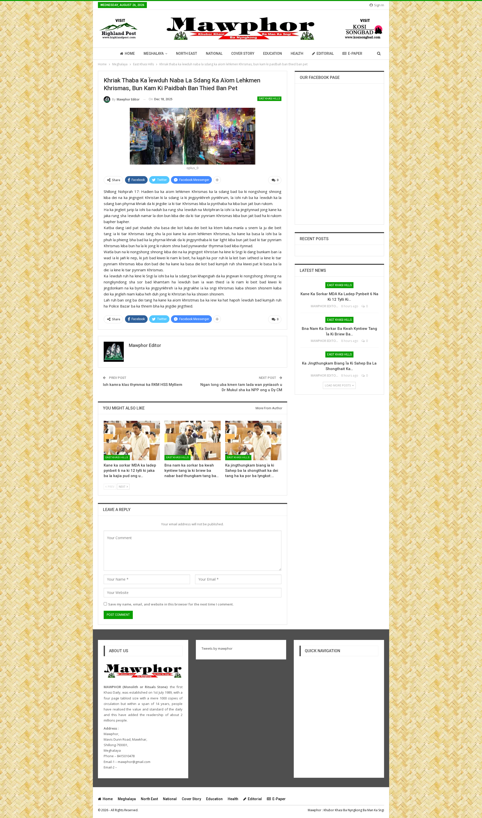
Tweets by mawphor (217, 648)
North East (186, 54)
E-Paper (355, 54)
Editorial (325, 54)
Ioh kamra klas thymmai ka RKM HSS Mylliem (142, 384)
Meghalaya (154, 54)
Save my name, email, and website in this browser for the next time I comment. (170, 604)
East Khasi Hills (269, 98)
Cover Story (242, 54)
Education (272, 54)
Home (130, 54)
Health (297, 54)
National (214, 54)
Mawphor (314, 810)
